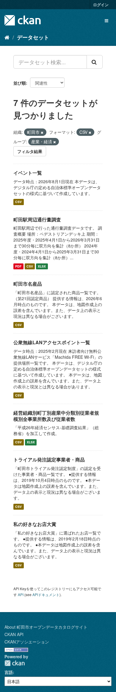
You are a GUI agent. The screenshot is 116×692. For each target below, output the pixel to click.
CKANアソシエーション (26, 642)
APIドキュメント (45, 594)
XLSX (42, 266)
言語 (8, 672)
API (20, 594)
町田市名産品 (27, 283)
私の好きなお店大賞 (34, 524)
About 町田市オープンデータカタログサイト (45, 627)
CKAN (14, 663)
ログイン (101, 4)
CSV (18, 202)
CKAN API (13, 634)
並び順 (19, 83)
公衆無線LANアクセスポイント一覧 (51, 342)
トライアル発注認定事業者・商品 (49, 459)
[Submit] (95, 62)
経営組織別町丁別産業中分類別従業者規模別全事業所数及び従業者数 (56, 415)
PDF (18, 266)
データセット (33, 37)
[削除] (42, 132)
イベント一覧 (27, 172)
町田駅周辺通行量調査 (37, 219)
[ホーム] (7, 37)
